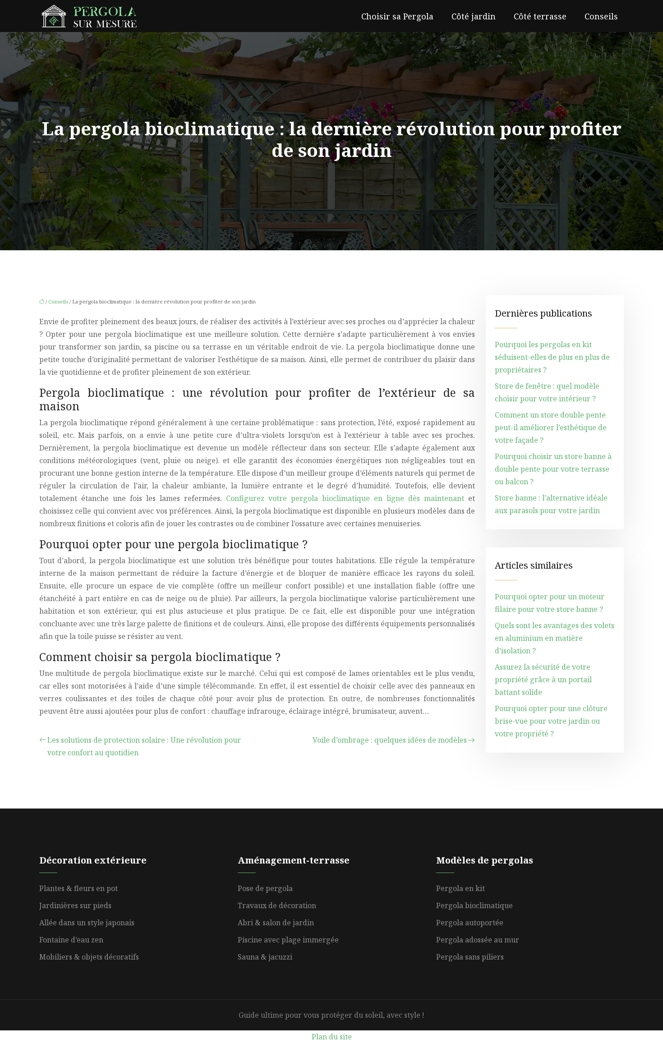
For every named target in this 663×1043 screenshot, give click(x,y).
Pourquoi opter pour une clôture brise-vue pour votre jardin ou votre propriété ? (551, 721)
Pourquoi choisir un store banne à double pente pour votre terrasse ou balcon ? (553, 469)
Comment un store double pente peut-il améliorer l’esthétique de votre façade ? (551, 427)
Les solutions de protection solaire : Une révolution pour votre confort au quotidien (144, 746)
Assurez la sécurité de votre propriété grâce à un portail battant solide (543, 679)
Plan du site (332, 1037)
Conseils (601, 16)
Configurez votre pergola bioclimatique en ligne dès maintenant (345, 498)
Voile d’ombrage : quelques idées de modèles (390, 740)
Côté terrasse (540, 16)
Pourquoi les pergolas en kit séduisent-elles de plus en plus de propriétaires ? (552, 357)
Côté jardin (473, 16)
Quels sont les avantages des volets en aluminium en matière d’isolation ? (554, 638)
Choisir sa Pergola (397, 16)
